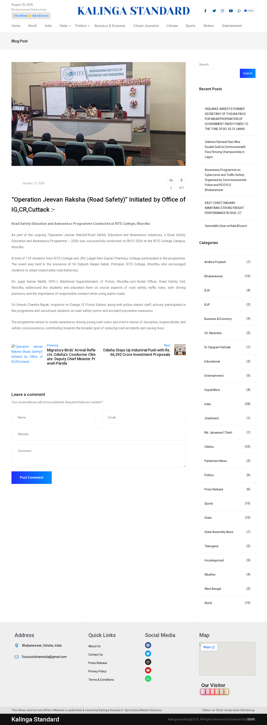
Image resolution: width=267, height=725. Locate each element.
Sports (190, 25)
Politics (81, 25)
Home (15, 25)
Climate (172, 25)
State (63, 25)
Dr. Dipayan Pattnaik (227, 347)
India (48, 25)
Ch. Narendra (227, 333)
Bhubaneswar (227, 276)
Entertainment (232, 25)
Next (167, 345)
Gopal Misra (227, 390)
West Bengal (227, 588)
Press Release (227, 489)
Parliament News (227, 461)
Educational (227, 361)
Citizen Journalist (146, 25)
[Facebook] (148, 645)
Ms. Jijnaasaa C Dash (227, 432)
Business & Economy (109, 25)
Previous (52, 345)
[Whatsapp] (148, 678)
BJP (227, 304)
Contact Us (95, 654)
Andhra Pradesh (227, 262)
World (32, 25)
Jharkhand (227, 418)
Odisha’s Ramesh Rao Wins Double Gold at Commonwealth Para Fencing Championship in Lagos (225, 149)
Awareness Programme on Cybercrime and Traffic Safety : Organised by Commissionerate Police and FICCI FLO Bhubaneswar (225, 180)
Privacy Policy (97, 671)
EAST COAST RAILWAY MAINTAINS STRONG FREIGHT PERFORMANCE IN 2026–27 (224, 208)
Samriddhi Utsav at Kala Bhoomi (226, 226)
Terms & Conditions (101, 679)
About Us (94, 646)
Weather (227, 574)
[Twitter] (148, 653)
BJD (227, 290)
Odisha (227, 446)
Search (204, 64)
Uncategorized (227, 560)
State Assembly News (227, 532)
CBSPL (251, 719)
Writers (208, 25)
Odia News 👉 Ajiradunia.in (31, 15)
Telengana (227, 546)
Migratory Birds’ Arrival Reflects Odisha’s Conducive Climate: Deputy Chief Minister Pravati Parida (71, 356)
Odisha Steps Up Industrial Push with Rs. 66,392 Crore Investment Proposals (136, 352)
